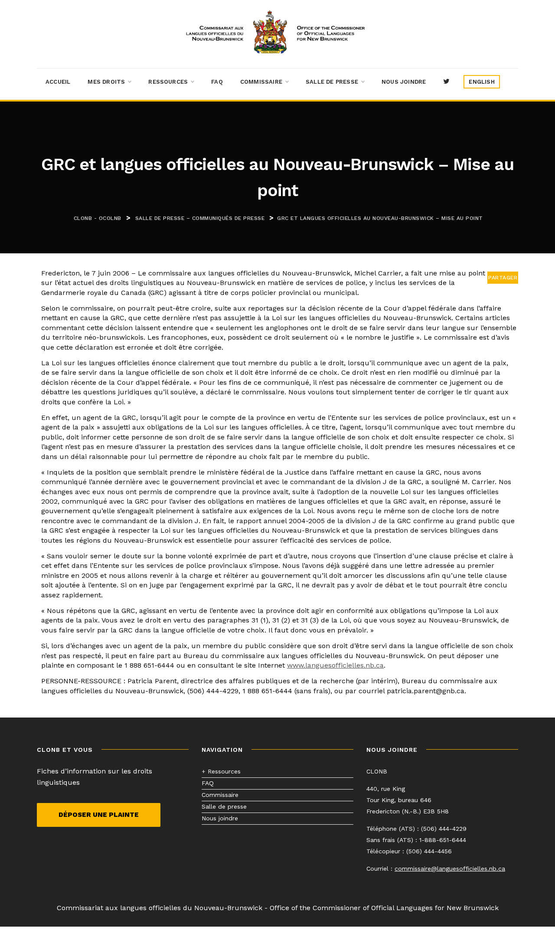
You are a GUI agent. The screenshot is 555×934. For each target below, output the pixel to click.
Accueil (58, 82)
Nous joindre (404, 82)
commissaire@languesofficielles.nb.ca (450, 868)
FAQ (217, 82)
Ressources (168, 82)
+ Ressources (221, 771)
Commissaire (261, 82)
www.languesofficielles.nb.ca (335, 665)
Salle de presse (332, 82)
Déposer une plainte (99, 815)
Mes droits (106, 82)
